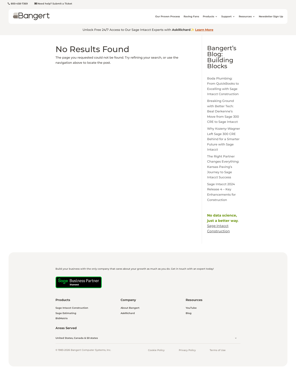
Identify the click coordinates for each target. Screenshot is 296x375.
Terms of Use (218, 350)
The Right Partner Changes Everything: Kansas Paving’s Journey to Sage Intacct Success (223, 167)
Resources (245, 16)
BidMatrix (62, 318)
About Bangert (130, 307)
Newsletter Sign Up (271, 16)
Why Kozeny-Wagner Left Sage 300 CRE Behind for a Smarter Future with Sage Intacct (223, 139)
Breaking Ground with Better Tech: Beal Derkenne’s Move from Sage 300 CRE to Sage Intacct (223, 111)
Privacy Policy (187, 350)
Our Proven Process (167, 16)
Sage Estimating (66, 313)
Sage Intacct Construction (72, 307)
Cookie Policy (156, 350)
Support (226, 16)
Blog (189, 313)
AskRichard (128, 313)
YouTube (191, 307)
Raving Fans (191, 16)
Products (208, 16)
